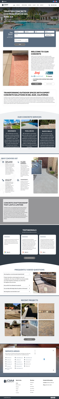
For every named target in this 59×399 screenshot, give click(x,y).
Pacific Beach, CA (19, 368)
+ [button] (35, 350)
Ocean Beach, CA (29, 357)
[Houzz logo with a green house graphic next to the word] (49, 76)
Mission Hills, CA (19, 363)
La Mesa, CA (18, 359)
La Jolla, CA (9, 359)
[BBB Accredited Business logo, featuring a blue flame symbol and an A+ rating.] (49, 73)
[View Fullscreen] (35, 353)
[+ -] (44, 360)
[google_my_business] (56, 1)
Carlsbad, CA (9, 361)
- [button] (35, 351)
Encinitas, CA (9, 363)
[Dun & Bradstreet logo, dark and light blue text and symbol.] (37, 76)
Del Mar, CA (9, 357)
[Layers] (53, 350)
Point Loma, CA (28, 359)
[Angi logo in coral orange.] (37, 73)
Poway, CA (9, 366)
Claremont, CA (19, 366)
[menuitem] (14, 5)
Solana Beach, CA (19, 357)
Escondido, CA (19, 361)
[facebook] (53, 1)
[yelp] (55, 1)
